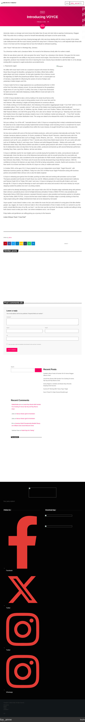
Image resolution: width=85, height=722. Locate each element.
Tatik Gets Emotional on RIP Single (26, 456)
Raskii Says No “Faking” (27, 430)
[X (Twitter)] (3, 713)
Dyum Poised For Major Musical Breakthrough (55, 392)
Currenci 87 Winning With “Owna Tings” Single (55, 389)
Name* (7, 327)
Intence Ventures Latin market (25, 463)
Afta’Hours (48, 418)
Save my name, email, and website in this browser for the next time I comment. (24, 344)
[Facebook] (4, 713)
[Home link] (8, 3)
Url (7, 335)
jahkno (10, 237)
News (42, 12)
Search (12, 366)
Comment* (8, 317)
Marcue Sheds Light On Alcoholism (25, 414)
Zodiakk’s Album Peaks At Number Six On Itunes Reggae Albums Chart (21, 286)
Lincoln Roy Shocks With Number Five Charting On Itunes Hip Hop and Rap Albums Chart (61, 287)
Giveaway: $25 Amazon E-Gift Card (26, 470)
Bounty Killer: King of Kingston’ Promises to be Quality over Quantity (29, 449)
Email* (46, 327)
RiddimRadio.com (16, 404)
